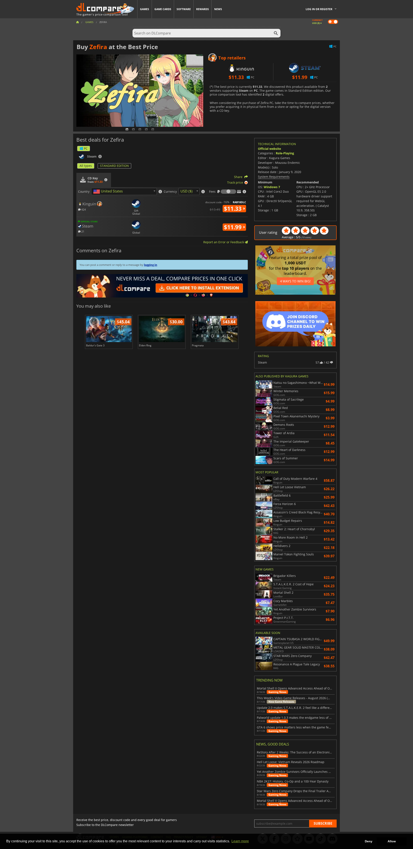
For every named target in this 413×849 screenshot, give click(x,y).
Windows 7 (272, 187)
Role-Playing (285, 153)
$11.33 (233, 208)
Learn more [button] (240, 841)
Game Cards (162, 9)
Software (184, 9)
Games (144, 9)
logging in (150, 265)
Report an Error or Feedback (224, 242)
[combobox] (124, 191)
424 (83, 209)
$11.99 (233, 227)
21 (82, 231)
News (218, 9)
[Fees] (228, 191)
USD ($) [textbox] (186, 191)
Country (83, 191)
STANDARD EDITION (114, 166)
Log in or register (319, 9)
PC (86, 148)
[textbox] (108, 191)
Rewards (202, 9)
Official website (269, 149)
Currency (170, 191)
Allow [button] (392, 841)
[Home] (77, 22)
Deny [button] (368, 841)
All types (86, 166)
